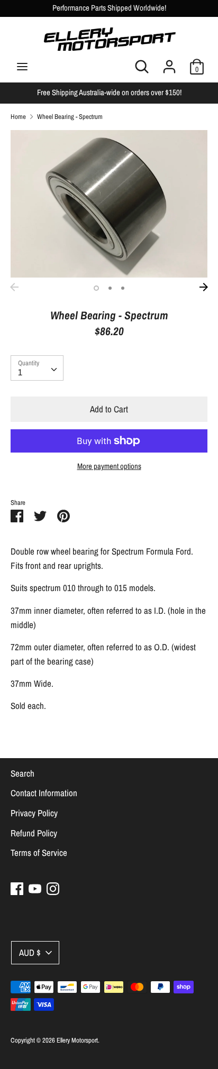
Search (22, 773)
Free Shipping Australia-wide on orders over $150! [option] (109, 92)
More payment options (109, 466)
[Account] (169, 63)
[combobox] (37, 368)
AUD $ (30, 952)
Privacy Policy (34, 813)
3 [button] (122, 288)
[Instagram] (53, 888)
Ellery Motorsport (77, 1040)
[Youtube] (35, 888)
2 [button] (110, 288)
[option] (109, 204)
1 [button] (96, 288)
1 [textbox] (20, 372)
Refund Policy (34, 833)
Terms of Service (39, 852)
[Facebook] (17, 888)
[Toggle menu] (22, 66)
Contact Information (44, 793)
